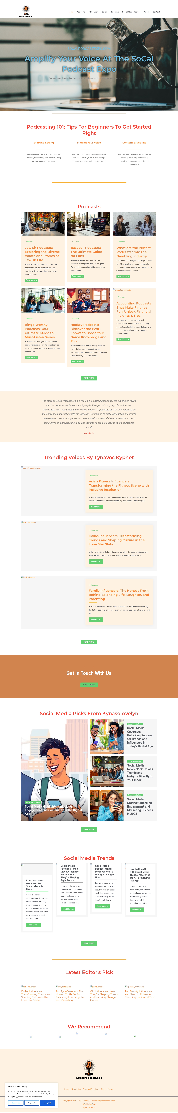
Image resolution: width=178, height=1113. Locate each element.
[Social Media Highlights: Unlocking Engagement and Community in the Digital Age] (54, 770)
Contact (156, 12)
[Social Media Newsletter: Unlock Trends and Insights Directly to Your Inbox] (107, 771)
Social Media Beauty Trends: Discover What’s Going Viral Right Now (104, 871)
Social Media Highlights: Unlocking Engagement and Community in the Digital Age (53, 810)
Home (70, 12)
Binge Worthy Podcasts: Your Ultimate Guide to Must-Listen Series (40, 331)
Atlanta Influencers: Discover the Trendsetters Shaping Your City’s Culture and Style (140, 996)
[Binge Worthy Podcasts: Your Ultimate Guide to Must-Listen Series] (43, 300)
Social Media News (110, 12)
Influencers (94, 12)
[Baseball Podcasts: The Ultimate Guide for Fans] (88, 224)
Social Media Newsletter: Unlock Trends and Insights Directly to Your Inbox (140, 773)
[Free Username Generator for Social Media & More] (37, 872)
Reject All (31, 1103)
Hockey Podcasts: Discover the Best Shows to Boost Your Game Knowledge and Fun (89, 333)
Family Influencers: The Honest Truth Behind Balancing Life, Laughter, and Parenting (119, 595)
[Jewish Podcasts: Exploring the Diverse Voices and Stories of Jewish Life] (43, 224)
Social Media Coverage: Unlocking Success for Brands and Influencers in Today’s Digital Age (140, 737)
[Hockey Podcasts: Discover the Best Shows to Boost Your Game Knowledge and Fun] (88, 300)
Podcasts (81, 12)
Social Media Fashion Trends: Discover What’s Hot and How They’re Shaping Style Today (70, 873)
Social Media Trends (131, 12)
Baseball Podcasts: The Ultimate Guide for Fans (86, 252)
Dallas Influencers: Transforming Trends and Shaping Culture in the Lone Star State (117, 540)
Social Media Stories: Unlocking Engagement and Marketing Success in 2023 (140, 806)
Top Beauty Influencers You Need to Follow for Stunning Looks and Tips (105, 994)
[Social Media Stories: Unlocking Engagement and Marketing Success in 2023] (107, 805)
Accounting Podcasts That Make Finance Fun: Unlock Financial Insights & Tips (133, 309)
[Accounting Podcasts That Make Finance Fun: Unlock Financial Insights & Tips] (122, 290)
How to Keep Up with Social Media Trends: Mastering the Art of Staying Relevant (140, 875)
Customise (16, 1103)
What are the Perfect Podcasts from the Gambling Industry (133, 252)
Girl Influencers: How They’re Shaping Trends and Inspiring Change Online (70, 996)
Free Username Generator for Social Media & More (34, 885)
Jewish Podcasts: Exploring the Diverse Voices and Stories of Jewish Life (42, 254)
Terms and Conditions (91, 1089)
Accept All (47, 1103)
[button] (155, 981)
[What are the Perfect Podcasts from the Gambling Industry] (134, 224)
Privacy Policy (76, 1089)
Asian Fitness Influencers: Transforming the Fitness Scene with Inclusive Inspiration (119, 485)
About (146, 12)
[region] (31, 1095)
